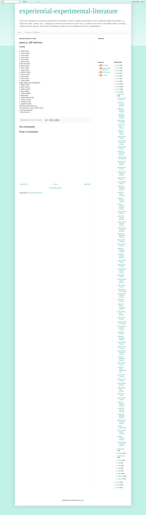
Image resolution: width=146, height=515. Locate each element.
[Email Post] (46, 120)
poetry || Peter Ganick (121, 99)
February (121, 476)
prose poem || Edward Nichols (121, 163)
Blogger (81, 500)
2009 (118, 487)
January (120, 479)
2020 (118, 70)
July (119, 463)
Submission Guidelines (32, 32)
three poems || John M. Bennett (121, 280)
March (120, 473)
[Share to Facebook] (56, 120)
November (121, 449)
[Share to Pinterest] (58, 120)
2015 (118, 84)
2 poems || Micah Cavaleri (120, 193)
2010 (118, 485)
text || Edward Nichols (121, 343)
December (121, 94)
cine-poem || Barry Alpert (121, 290)
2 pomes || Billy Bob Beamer (121, 152)
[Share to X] (54, 120)
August (120, 460)
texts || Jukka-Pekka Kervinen (121, 432)
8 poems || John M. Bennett (120, 104)
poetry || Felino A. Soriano (121, 438)
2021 (118, 68)
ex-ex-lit (104, 75)
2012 (118, 92)
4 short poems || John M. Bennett (121, 229)
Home (19, 32)
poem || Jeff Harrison (121, 240)
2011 (118, 482)
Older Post (87, 184)
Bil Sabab (105, 65)
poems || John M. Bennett (121, 158)
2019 (118, 73)
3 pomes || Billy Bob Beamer (121, 116)
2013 (118, 89)
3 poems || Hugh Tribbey (120, 132)
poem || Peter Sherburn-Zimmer (121, 142)
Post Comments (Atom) (35, 193)
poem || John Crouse (121, 245)
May (119, 468)
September (121, 456)
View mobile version (55, 188)
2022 (118, 65)
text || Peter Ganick (120, 275)
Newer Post (23, 184)
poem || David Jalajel (121, 261)
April (119, 471)
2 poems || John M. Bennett (120, 409)
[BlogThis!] (52, 120)
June (119, 465)
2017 (118, 78)
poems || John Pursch (121, 178)
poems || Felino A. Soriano (121, 199)
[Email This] (50, 120)
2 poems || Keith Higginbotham (121, 369)
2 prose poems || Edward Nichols (120, 206)
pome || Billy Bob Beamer (121, 126)
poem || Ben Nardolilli (121, 121)
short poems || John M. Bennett (121, 270)
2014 (118, 86)
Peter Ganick (106, 72)
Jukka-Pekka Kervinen (106, 69)
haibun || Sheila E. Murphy (121, 110)
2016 (118, 81)
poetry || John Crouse (121, 168)
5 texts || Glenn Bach (121, 426)
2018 (118, 76)
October (120, 453)
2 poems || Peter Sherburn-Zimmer (121, 306)
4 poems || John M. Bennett (120, 217)
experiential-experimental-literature (68, 11)
